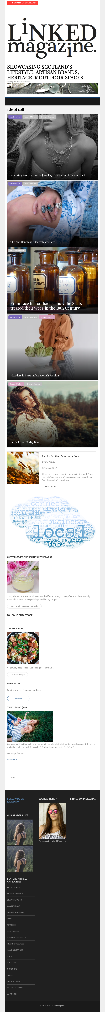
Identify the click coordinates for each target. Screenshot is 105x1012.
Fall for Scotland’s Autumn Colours (62, 456)
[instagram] (10, 7)
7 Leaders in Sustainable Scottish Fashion (34, 375)
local (10, 956)
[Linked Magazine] (20, 844)
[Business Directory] (20, 871)
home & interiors (15, 950)
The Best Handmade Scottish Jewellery (32, 242)
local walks (13, 963)
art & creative (15, 117)
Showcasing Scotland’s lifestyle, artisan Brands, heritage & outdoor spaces (45, 72)
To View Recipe (17, 674)
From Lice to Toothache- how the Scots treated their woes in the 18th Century (46, 305)
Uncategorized (14, 981)
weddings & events (16, 988)
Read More (50, 486)
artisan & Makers (30, 117)
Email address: (14, 690)
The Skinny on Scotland (22, 3)
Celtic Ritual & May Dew (24, 442)
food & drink (13, 931)
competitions (13, 906)
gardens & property (16, 938)
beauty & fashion (47, 317)
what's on (12, 994)
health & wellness (15, 944)
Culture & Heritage (47, 117)
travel (10, 975)
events (10, 919)
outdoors (12, 969)
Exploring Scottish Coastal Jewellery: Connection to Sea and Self (47, 175)
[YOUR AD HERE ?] (52, 838)
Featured (11, 925)
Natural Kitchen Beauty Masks (24, 606)
